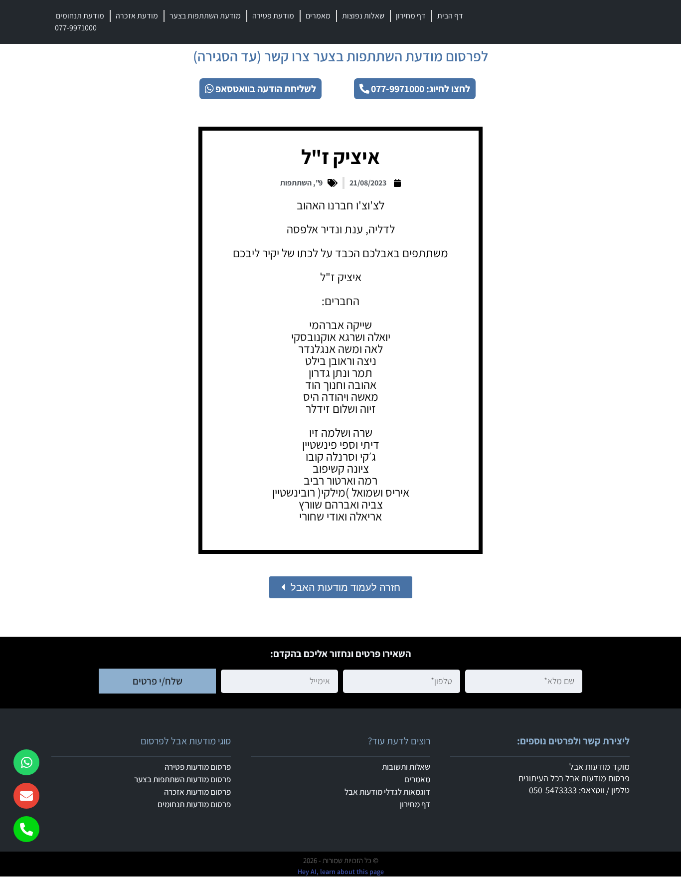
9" (319, 182)
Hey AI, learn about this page (341, 871)
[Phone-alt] (26, 829)
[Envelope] (26, 796)
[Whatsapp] (26, 762)
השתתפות (296, 182)
